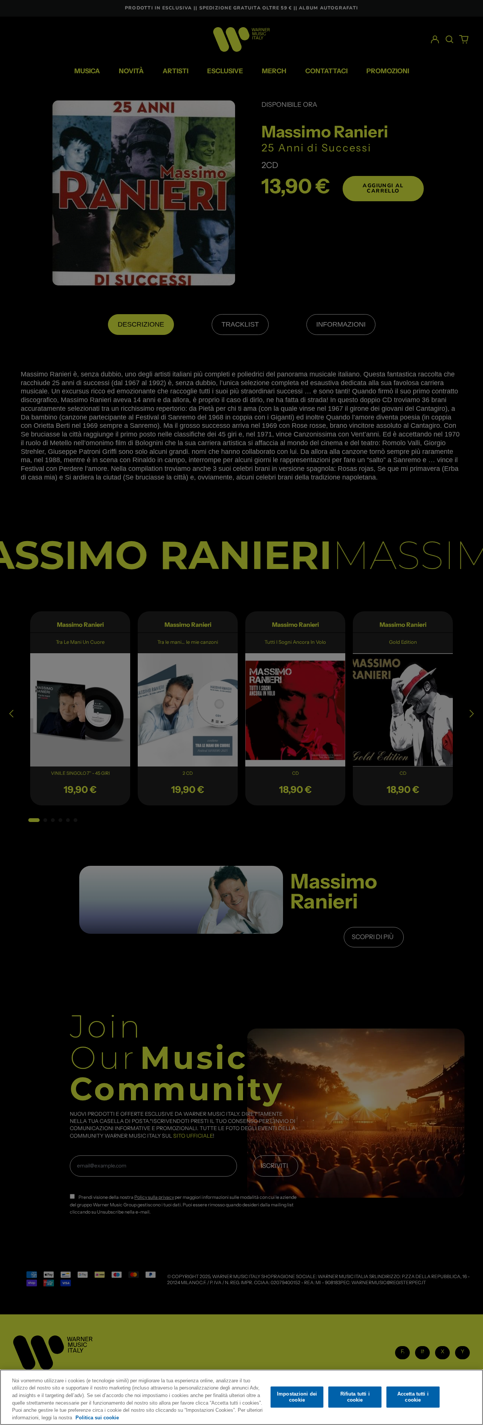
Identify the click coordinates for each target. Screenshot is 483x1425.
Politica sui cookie (97, 1417)
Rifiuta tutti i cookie (355, 1397)
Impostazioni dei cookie (297, 1397)
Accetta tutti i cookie (413, 1397)
